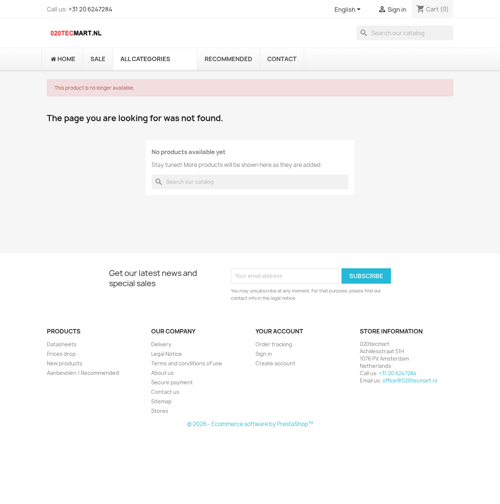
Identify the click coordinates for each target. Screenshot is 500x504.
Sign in (263, 353)
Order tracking (273, 344)
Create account (275, 363)
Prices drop (61, 353)
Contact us (165, 391)
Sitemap (161, 401)
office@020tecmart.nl (410, 380)
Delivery (161, 344)
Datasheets (62, 344)
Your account (279, 331)
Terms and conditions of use (186, 363)
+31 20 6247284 (90, 9)
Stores (159, 410)
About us (162, 372)
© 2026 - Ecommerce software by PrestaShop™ (250, 424)
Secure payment (172, 382)
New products (64, 363)
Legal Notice (166, 353)
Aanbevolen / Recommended (83, 372)
